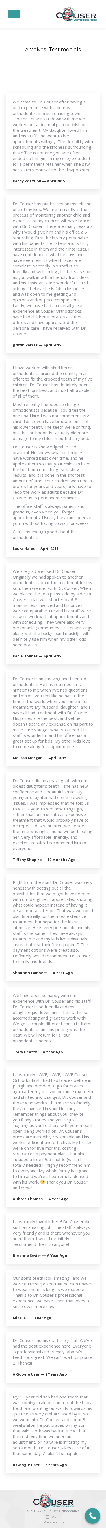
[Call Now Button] (92, 1516)
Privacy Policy (54, 1522)
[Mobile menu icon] (14, 14)
